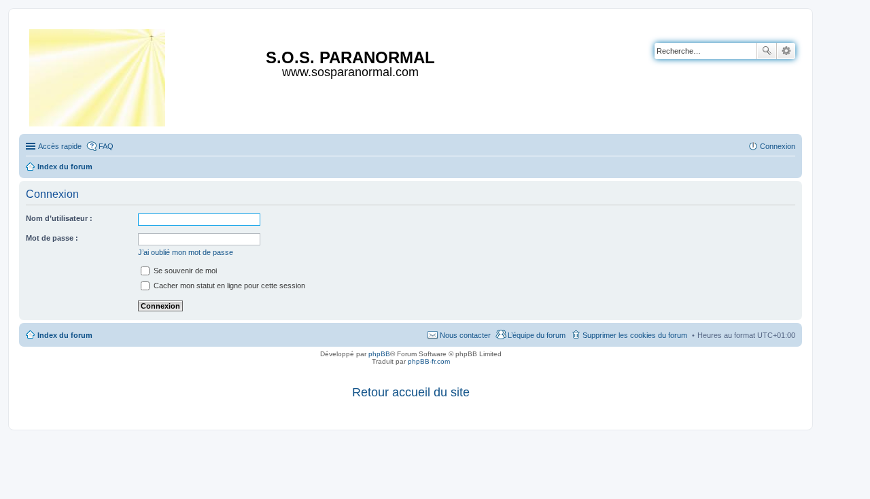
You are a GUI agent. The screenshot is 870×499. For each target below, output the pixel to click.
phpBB (379, 354)
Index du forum (64, 335)
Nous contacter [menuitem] (465, 335)
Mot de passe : (52, 238)
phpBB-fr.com (429, 361)
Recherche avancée (786, 51)
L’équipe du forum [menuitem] (537, 335)
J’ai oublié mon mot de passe (185, 252)
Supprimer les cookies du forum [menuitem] (634, 335)
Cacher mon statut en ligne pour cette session (228, 285)
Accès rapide (60, 146)
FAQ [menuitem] (106, 146)
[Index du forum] (98, 75)
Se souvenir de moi (184, 270)
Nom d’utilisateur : (59, 218)
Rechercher (766, 51)
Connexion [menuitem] (777, 146)
